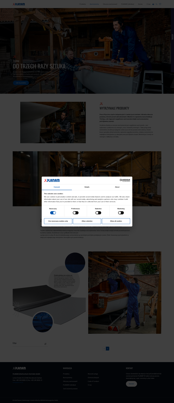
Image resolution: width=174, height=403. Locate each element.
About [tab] (117, 187)
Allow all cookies (116, 221)
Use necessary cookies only (58, 221)
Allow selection (87, 221)
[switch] (76, 212)
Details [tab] (87, 187)
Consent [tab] (57, 187)
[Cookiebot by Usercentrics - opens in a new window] (121, 180)
